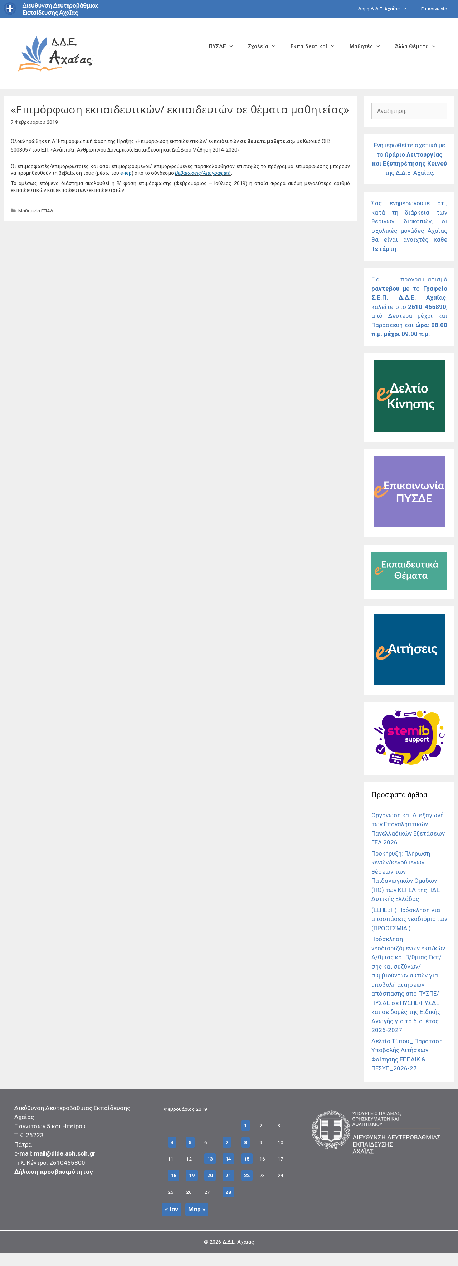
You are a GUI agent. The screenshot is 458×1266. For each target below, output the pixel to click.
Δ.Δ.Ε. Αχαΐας (238, 1242)
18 (173, 1175)
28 (228, 1192)
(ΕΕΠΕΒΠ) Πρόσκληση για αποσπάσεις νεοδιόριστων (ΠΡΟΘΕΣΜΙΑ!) (409, 919)
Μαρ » (196, 1209)
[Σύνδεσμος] (409, 429)
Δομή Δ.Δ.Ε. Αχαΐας (379, 8)
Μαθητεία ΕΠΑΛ (35, 210)
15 (247, 1159)
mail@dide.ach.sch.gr (65, 1153)
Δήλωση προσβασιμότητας (53, 1171)
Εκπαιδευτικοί (309, 46)
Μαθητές (361, 46)
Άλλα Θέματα (412, 46)
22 (247, 1175)
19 (192, 1175)
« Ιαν (171, 1209)
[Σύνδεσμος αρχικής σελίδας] (55, 52)
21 (228, 1175)
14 (228, 1159)
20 (210, 1175)
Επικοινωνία (434, 8)
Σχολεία (258, 46)
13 (210, 1159)
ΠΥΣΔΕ (217, 46)
